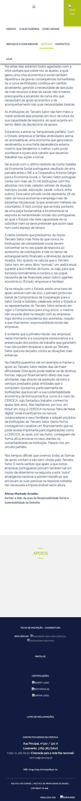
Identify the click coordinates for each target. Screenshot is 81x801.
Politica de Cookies (21, 784)
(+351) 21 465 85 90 (18, 753)
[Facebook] (48, 636)
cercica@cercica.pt (40, 757)
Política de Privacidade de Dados (51, 784)
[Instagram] (40, 640)
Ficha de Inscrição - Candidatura (40, 627)
